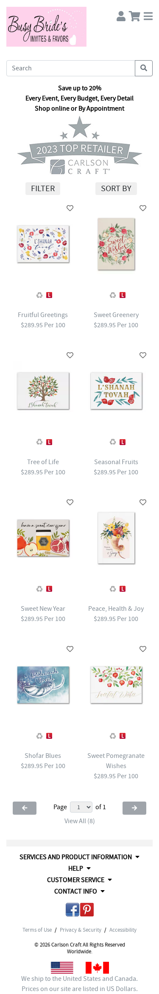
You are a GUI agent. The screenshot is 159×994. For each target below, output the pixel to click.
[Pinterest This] (87, 911)
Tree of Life (43, 462)
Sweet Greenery (116, 315)
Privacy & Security (80, 930)
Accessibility (123, 930)
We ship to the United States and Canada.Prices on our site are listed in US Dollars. (79, 984)
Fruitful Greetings (43, 315)
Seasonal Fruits (116, 462)
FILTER (43, 188)
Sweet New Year (43, 608)
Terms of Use (37, 930)
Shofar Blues (43, 756)
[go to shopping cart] (134, 14)
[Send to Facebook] (72, 911)
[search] (144, 68)
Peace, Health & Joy (116, 608)
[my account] (121, 14)
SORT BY (116, 188)
